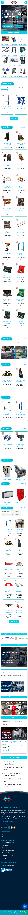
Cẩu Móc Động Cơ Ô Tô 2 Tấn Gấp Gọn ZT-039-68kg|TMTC (19, 611)
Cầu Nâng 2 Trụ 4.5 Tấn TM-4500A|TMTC (21, 254)
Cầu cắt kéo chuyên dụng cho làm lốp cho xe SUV (20, 445)
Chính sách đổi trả (6, 853)
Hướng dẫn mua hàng (7, 855)
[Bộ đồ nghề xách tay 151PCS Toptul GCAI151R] (21, 292)
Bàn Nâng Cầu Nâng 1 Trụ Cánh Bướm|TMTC (7, 381)
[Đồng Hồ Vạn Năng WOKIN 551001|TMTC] (21, 157)
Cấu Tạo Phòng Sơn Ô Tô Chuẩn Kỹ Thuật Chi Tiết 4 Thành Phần (14, 742)
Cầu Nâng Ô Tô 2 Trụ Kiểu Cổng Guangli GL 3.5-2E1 (20, 413)
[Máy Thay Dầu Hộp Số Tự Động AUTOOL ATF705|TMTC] (7, 157)
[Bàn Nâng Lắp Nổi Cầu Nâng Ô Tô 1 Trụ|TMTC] (19, 584)
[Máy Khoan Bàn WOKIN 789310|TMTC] (7, 246)
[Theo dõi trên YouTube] (14, 827)
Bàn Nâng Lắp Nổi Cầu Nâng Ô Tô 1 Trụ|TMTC (19, 591)
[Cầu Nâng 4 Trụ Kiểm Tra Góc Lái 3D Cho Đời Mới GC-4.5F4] (19, 523)
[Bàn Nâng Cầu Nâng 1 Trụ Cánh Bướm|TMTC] (8, 542)
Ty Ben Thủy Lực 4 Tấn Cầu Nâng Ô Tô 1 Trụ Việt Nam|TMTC (8, 570)
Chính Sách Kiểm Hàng (8, 842)
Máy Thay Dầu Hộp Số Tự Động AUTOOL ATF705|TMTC (7, 165)
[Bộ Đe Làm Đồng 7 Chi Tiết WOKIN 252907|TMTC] (7, 179)
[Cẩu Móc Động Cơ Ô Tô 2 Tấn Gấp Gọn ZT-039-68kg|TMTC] (19, 604)
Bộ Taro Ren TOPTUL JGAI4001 (21, 276)
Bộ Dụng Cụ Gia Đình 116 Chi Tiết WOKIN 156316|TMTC (20, 209)
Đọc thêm (5, 750)
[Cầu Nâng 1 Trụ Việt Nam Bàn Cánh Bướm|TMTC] (8, 604)
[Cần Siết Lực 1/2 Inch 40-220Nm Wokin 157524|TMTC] (21, 224)
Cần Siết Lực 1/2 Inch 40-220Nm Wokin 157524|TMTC (21, 231)
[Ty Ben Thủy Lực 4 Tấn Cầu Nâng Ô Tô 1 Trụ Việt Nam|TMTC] (8, 563)
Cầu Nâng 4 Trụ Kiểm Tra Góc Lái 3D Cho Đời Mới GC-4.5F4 (19, 530)
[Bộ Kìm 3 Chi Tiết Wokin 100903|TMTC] (21, 179)
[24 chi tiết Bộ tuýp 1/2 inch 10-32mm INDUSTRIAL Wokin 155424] (7, 292)
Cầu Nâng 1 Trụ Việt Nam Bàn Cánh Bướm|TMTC (8, 611)
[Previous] (2, 105)
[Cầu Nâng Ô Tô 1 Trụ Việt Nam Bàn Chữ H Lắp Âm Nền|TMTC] (19, 563)
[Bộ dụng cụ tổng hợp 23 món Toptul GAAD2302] (7, 268)
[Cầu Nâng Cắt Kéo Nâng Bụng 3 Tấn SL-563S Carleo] (21, 99)
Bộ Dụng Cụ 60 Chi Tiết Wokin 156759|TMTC (7, 209)
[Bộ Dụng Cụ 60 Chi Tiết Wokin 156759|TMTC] (7, 201)
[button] (2, 2)
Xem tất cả (23, 338)
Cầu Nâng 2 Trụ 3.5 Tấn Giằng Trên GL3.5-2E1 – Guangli (7, 107)
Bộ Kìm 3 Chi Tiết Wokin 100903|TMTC (21, 187)
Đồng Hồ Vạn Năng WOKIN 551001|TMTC (21, 165)
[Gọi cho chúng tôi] (12, 827)
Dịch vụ (4, 837)
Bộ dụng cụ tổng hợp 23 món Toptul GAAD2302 (7, 276)
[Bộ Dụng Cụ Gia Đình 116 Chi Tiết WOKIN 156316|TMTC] (21, 201)
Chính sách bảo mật (7, 848)
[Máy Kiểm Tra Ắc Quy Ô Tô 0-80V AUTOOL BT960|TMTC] (7, 136)
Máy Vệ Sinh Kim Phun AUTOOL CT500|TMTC (21, 144)
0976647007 (10, 821)
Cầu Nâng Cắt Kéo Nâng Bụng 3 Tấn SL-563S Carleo (21, 107)
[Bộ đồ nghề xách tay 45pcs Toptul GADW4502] (7, 314)
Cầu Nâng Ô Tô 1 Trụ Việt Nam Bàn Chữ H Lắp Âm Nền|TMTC (19, 570)
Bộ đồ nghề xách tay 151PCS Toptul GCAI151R (20, 300)
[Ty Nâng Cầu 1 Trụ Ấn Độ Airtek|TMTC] (19, 542)
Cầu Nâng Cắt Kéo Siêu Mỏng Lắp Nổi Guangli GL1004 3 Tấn (7, 445)
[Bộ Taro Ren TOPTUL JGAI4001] (21, 268)
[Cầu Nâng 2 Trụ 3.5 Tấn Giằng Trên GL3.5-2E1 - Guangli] (7, 99)
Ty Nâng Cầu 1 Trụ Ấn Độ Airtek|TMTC (20, 381)
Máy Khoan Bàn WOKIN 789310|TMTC (7, 254)
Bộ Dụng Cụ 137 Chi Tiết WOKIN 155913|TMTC (7, 231)
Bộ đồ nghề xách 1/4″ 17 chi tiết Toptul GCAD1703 (21, 322)
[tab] (4, 88)
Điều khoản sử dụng (7, 845)
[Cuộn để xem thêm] (14, 906)
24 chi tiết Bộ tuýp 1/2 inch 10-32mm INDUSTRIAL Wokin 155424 (7, 300)
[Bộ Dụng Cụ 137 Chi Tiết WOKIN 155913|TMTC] (7, 224)
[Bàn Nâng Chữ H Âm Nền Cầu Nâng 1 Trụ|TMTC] (8, 584)
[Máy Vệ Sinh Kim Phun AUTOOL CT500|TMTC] (21, 136)
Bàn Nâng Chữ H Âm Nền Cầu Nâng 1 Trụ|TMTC (8, 591)
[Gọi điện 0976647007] (25, 912)
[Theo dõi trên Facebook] (9, 827)
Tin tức (4, 834)
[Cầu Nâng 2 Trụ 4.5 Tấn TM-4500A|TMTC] (21, 246)
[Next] (26, 105)
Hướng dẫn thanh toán (8, 858)
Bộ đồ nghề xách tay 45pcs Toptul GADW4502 (7, 322)
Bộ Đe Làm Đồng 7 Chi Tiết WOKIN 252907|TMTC (7, 187)
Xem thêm (23, 127)
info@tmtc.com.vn (9, 823)
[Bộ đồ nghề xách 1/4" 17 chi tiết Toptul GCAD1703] (21, 314)
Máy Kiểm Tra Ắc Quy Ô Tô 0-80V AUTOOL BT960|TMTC (7, 144)
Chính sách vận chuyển (8, 850)
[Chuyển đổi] (2, 762)
